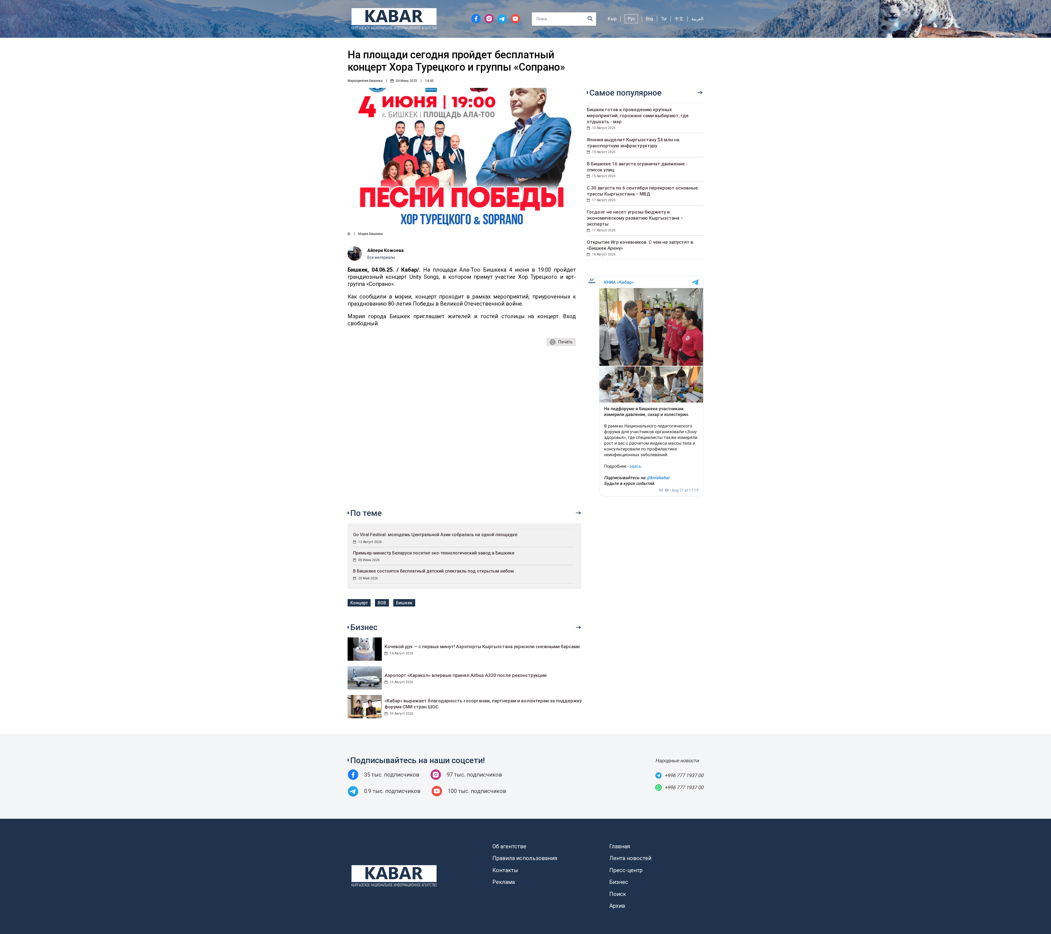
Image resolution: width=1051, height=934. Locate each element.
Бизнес (618, 882)
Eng (649, 18)
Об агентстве (509, 846)
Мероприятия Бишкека (365, 80)
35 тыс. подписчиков (391, 774)
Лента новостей (630, 858)
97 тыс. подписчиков (474, 774)
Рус (631, 18)
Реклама (503, 882)
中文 (679, 18)
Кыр (612, 18)
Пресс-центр (626, 870)
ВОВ (382, 602)
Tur (664, 18)
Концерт (359, 602)
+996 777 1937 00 (684, 775)
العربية (697, 18)
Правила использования (524, 858)
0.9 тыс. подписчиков (392, 791)
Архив (617, 906)
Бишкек (404, 602)
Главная (619, 846)
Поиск (617, 894)
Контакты (505, 870)
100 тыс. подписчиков (477, 791)
